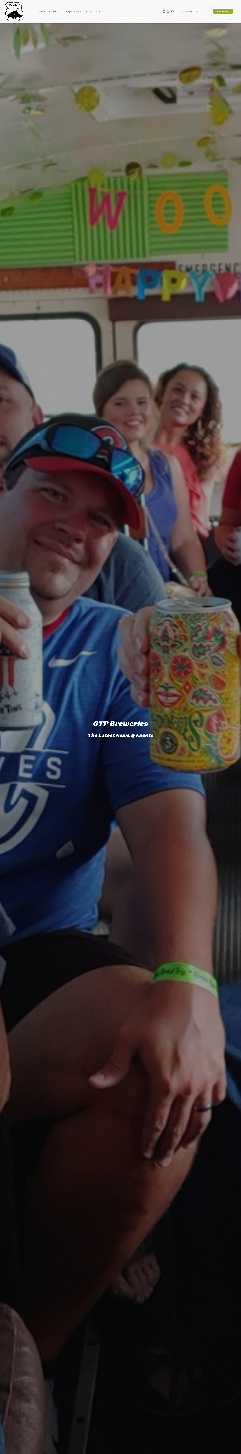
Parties (52, 11)
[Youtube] (172, 11)
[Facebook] (164, 11)
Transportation (71, 11)
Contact (100, 11)
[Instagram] (168, 11)
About (89, 11)
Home (42, 11)
